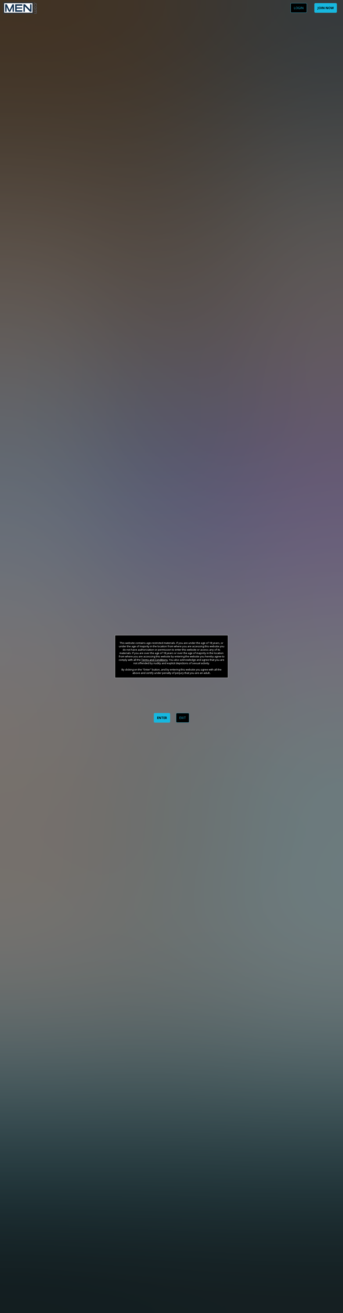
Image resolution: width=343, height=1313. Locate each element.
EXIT (182, 718)
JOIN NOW (326, 8)
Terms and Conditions (154, 660)
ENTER (162, 718)
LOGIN (299, 8)
